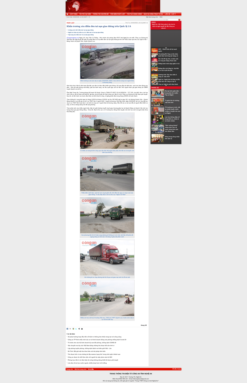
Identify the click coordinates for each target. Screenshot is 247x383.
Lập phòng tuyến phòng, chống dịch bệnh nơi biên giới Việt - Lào (90, 348)
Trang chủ (69, 369)
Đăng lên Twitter (76, 329)
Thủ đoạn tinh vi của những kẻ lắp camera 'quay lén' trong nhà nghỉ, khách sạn (94, 354)
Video (153, 22)
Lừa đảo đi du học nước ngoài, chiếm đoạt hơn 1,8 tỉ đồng (87, 363)
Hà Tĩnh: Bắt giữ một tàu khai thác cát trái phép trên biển (86, 351)
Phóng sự (155, 87)
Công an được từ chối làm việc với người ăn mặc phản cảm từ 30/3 (90, 357)
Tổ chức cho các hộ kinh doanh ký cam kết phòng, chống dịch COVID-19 (92, 342)
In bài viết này (82, 329)
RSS (161, 17)
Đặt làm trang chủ (80, 369)
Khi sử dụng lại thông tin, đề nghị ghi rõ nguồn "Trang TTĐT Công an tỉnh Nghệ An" (131, 381)
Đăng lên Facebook (67, 329)
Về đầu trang (176, 369)
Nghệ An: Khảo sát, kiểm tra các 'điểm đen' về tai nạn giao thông (85, 32)
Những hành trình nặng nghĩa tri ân (169, 63)
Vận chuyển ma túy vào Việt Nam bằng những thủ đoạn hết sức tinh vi (91, 345)
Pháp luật (70, 23)
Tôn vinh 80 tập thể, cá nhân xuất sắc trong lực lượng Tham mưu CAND (168, 60)
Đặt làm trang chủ (152, 17)
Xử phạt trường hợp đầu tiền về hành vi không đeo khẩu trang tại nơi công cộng (94, 337)
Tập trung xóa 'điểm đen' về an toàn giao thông (81, 34)
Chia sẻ (79, 329)
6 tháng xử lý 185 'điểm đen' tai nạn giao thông (80, 30)
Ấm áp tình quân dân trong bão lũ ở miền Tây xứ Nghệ (172, 93)
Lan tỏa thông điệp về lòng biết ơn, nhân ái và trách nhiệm (172, 119)
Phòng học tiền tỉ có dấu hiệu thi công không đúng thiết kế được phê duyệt (93, 360)
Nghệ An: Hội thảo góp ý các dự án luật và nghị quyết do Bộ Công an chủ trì (163, 26)
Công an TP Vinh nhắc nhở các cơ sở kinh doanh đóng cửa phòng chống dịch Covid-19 (97, 339)
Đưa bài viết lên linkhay (70, 329)
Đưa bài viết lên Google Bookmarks (73, 329)
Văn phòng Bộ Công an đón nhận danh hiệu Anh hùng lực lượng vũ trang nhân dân (168, 56)
